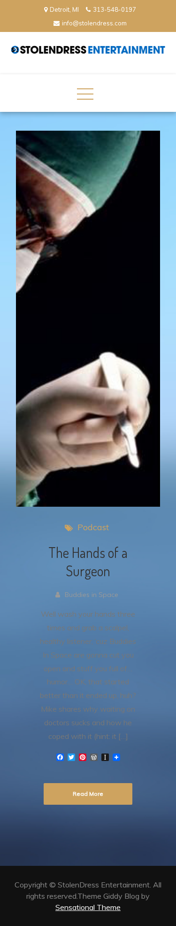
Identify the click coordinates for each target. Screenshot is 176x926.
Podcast (93, 527)
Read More (88, 793)
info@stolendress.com (94, 23)
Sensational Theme (88, 907)
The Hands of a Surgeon (88, 561)
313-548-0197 (114, 9)
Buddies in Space (91, 594)
